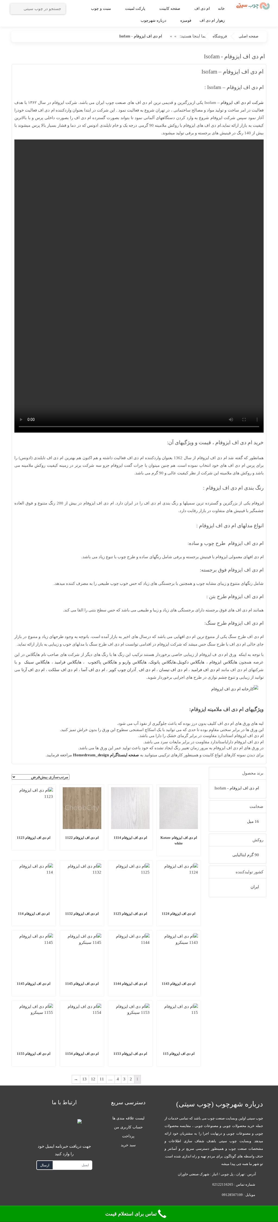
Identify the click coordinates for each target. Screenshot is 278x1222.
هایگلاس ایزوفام (223, 662)
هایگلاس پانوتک (163, 662)
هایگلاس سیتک (37, 662)
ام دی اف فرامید (205, 670)
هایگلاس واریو (134, 662)
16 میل (253, 821)
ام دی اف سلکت (62, 670)
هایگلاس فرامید (68, 662)
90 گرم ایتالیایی (245, 855)
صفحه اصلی (248, 36)
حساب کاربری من (128, 1127)
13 (84, 1079)
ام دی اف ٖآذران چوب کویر (132, 670)
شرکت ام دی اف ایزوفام (242, 102)
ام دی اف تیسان (173, 670)
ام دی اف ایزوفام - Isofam (236, 788)
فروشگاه (220, 36)
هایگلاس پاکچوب (102, 662)
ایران (255, 887)
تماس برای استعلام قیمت (131, 1214)
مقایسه (173, 850)
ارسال (44, 1165)
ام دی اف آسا (93, 670)
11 (102, 1079)
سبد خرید (128, 1145)
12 (93, 1079)
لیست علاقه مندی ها (128, 1118)
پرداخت (128, 1136)
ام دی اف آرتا (33, 670)
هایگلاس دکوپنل (191, 662)
